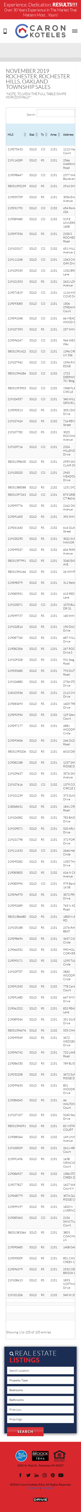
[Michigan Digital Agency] (40, 1499)
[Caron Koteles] (40, 31)
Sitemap (33, 1488)
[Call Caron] (5, 31)
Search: (31, 114)
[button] (24, 134)
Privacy (48, 1488)
